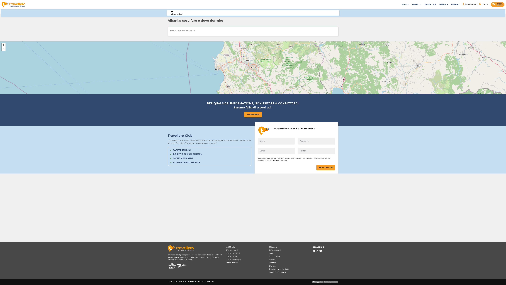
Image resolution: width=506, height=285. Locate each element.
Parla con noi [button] (253, 114)
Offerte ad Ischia (232, 250)
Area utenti (470, 4)
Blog (271, 253)
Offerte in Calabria (233, 253)
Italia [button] (404, 4)
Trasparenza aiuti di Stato (279, 269)
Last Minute (230, 247)
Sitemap (272, 266)
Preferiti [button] (455, 4)
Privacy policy (317, 282)
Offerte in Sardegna (233, 259)
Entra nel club (326, 167)
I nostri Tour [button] (430, 4)
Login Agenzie (274, 256)
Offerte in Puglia (232, 256)
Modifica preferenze (331, 282)
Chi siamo (273, 247)
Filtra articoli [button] (177, 14)
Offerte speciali (275, 250)
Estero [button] (415, 4)
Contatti (272, 263)
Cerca (484, 4)
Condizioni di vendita (277, 272)
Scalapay (272, 259)
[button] (497, 4)
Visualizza (283, 160)
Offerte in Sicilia (232, 263)
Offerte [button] (442, 4)
